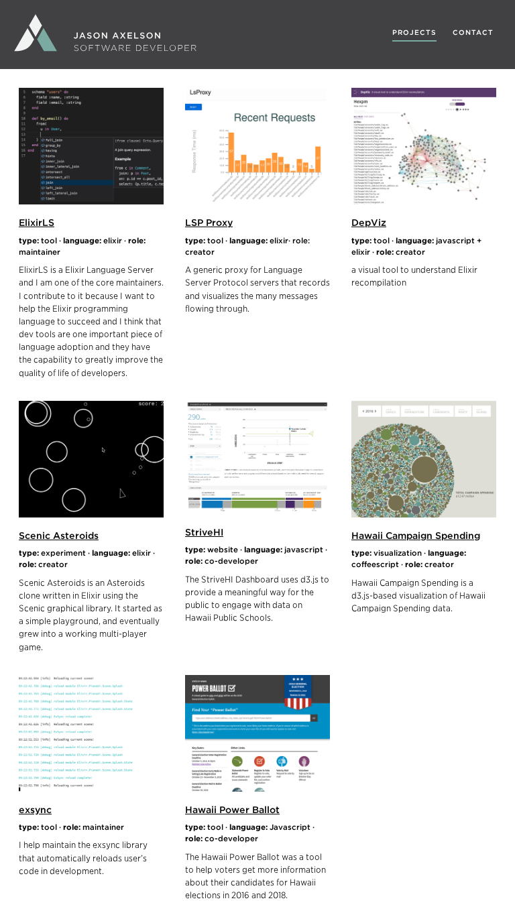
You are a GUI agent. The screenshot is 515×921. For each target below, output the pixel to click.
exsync (35, 809)
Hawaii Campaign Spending (415, 535)
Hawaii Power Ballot (232, 809)
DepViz (368, 222)
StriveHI (204, 532)
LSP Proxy (209, 222)
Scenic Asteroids (59, 535)
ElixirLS (36, 222)
